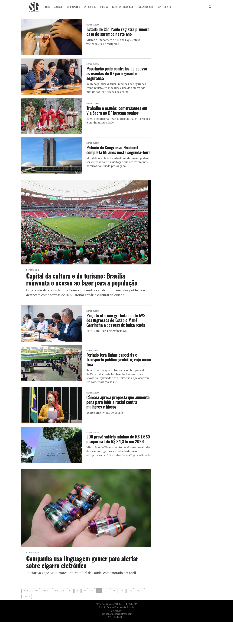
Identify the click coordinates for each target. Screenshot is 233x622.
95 (77, 591)
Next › (140, 591)
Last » (26, 596)
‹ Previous (59, 591)
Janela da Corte (145, 6)
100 (113, 591)
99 (106, 591)
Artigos (58, 6)
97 (92, 591)
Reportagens (73, 6)
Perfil (47, 6)
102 (130, 591)
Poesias (104, 6)
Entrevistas (90, 6)
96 (85, 591)
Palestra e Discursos (122, 6)
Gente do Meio (164, 6)
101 (122, 591)
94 (70, 591)
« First (46, 591)
